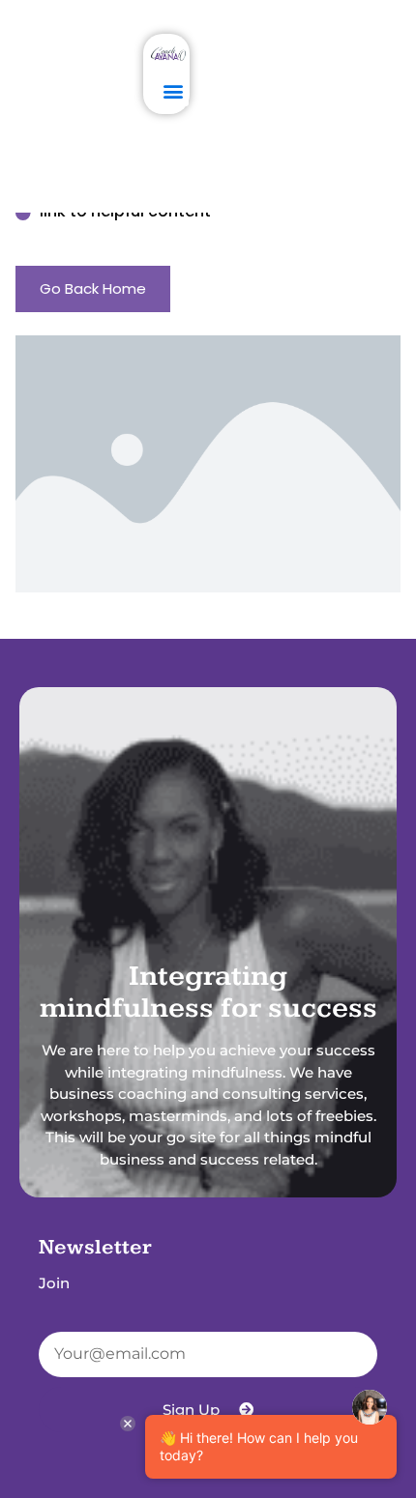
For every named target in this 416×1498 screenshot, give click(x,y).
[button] (173, 90)
